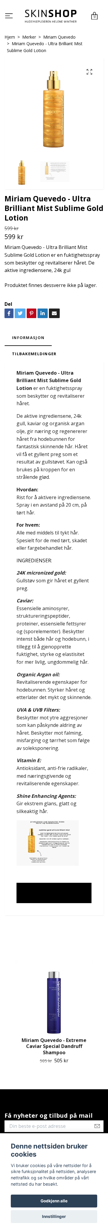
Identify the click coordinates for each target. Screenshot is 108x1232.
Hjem (9, 38)
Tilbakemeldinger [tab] (34, 355)
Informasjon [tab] (28, 339)
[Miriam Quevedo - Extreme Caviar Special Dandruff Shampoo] (54, 1000)
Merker (29, 38)
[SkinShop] (50, 17)
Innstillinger (54, 1216)
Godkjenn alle (54, 1200)
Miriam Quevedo (59, 38)
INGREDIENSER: (34, 562)
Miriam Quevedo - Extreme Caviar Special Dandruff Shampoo (54, 1048)
